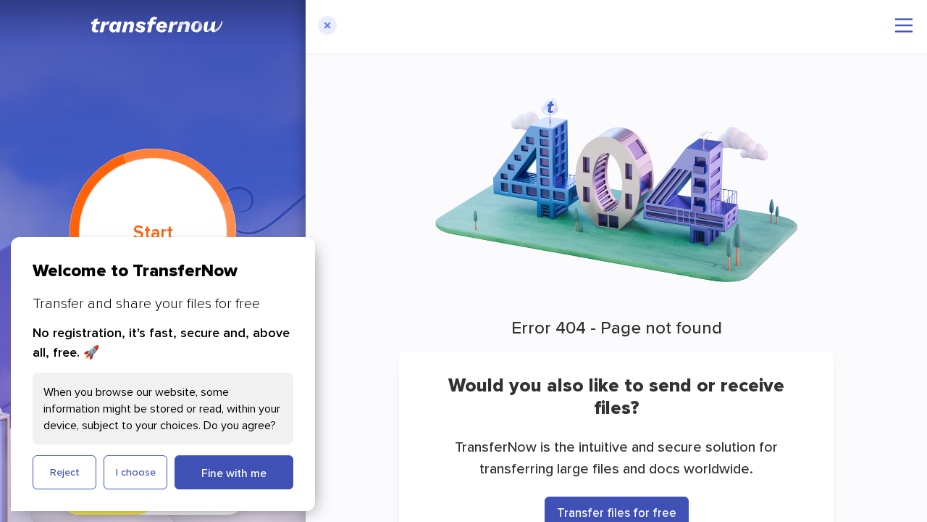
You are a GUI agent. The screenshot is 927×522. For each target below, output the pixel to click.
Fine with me (234, 473)
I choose (136, 472)
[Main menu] (903, 25)
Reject (65, 472)
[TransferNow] (158, 25)
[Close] (327, 27)
